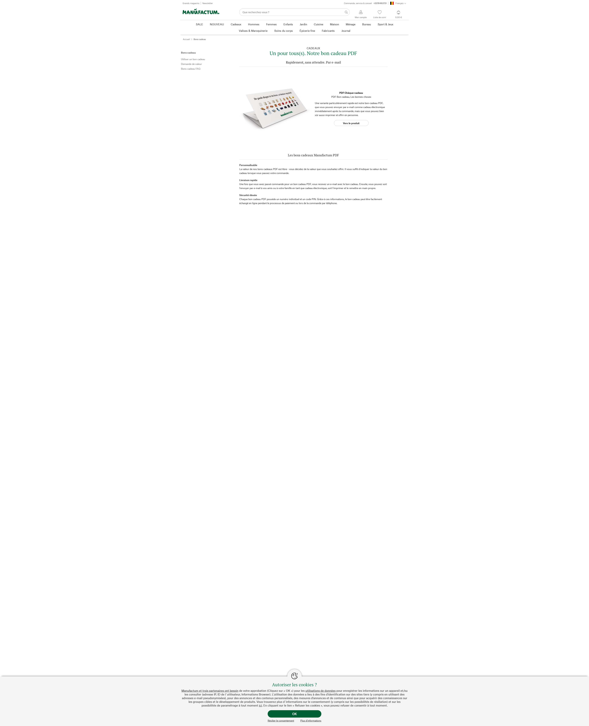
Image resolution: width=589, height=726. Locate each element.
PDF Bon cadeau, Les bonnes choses (351, 96)
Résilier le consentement (281, 720)
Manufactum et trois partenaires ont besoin (209, 690)
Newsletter (207, 3)
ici (260, 705)
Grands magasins (191, 3)
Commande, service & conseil (365, 3)
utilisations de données (320, 690)
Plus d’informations (310, 720)
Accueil (186, 39)
